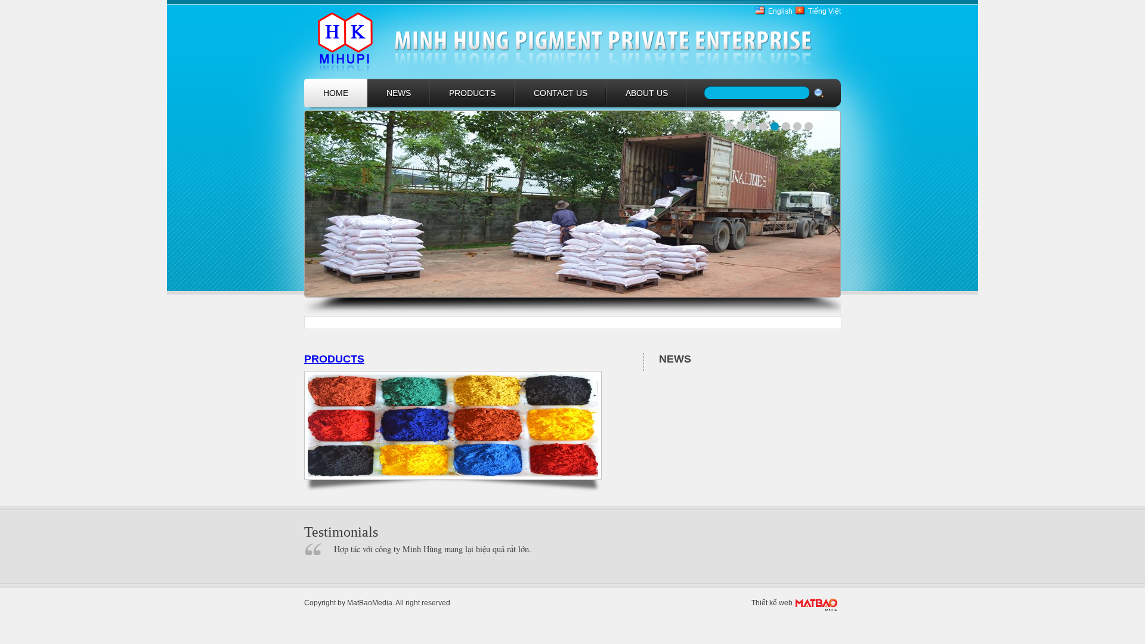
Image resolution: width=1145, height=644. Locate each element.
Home (335, 93)
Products (472, 93)
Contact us (560, 93)
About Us (647, 93)
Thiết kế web (772, 603)
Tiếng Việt (824, 11)
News (398, 93)
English (780, 11)
